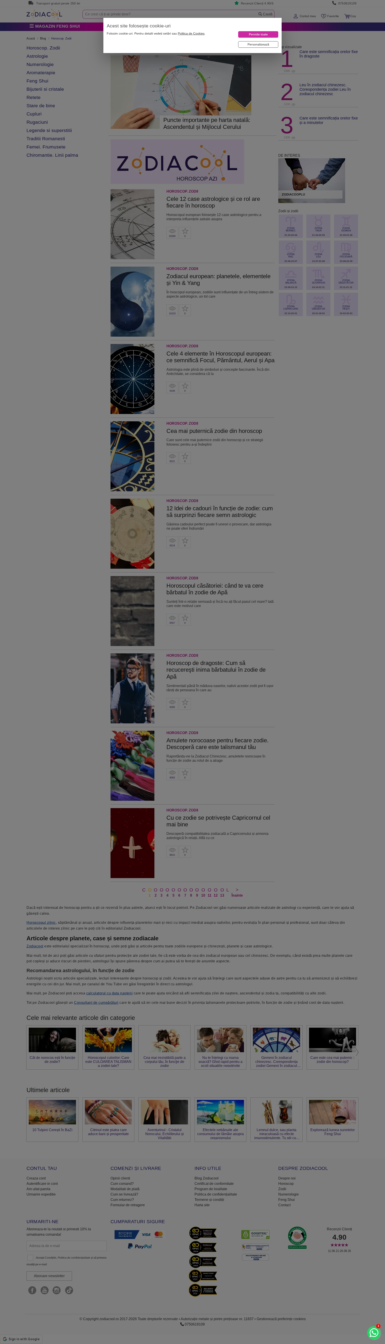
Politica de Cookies (191, 33)
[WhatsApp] (374, 1333)
